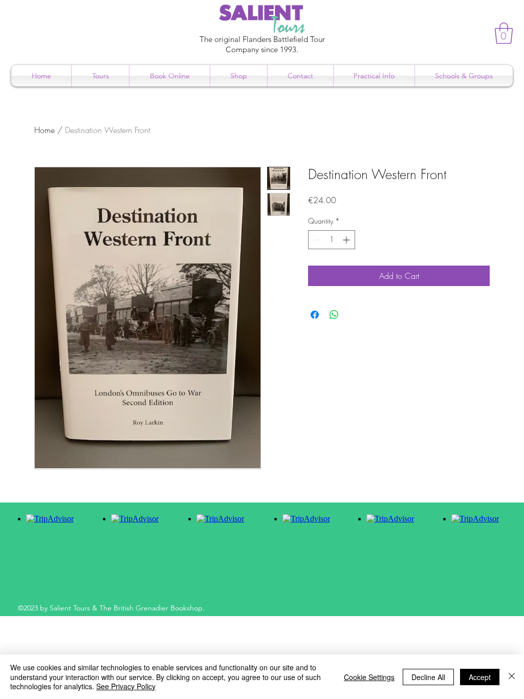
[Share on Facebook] (315, 315)
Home (44, 130)
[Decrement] (316, 240)
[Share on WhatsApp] (334, 315)
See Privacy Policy (126, 686)
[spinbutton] (331, 240)
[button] (504, 33)
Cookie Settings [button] (369, 677)
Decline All (428, 677)
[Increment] (347, 240)
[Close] (512, 677)
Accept (480, 677)
